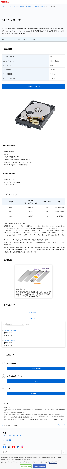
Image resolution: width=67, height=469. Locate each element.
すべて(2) (33, 318)
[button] (65, 2)
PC (42, 6)
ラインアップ (11, 39)
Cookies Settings (26, 466)
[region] (33, 462)
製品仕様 (4, 39)
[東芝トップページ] (5, 2)
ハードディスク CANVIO (13, 436)
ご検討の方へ (34, 39)
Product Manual (9, 341)
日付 (27, 324)
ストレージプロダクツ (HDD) (15, 6)
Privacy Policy (53, 462)
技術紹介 (19, 39)
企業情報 (9, 440)
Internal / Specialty (32, 6)
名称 (4, 324)
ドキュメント (26, 39)
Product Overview (10, 331)
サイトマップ (61, 425)
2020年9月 (8, 335)
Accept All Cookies (39, 466)
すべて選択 (32, 312)
